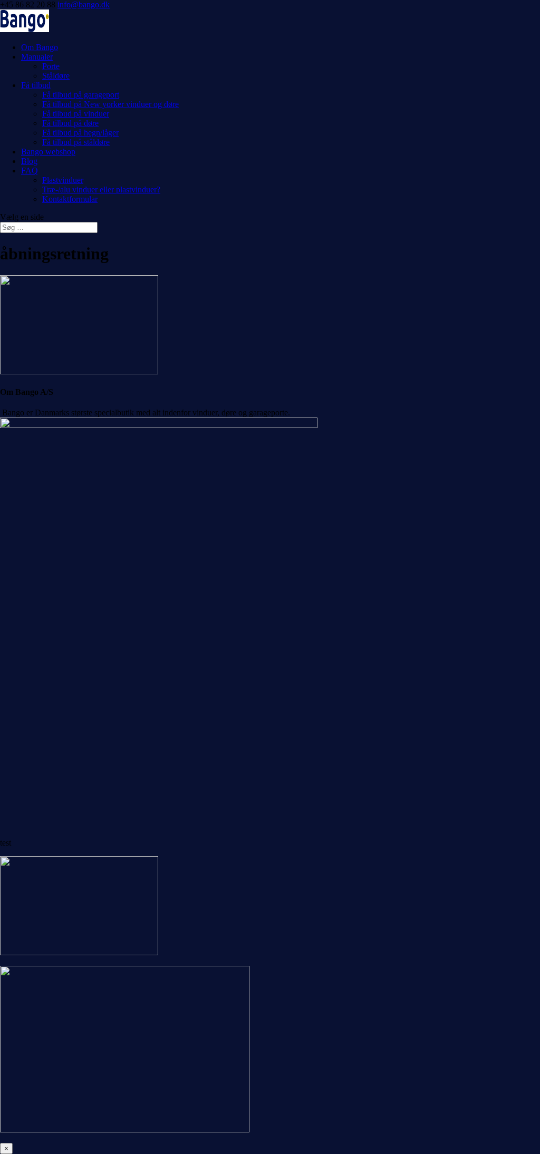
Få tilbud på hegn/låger (80, 132)
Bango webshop (48, 151)
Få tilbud (36, 85)
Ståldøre (56, 75)
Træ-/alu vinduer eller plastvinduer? (101, 189)
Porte (51, 66)
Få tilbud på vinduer (75, 113)
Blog (29, 161)
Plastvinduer (62, 180)
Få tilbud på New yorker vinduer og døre (110, 104)
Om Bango (39, 47)
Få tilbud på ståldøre (76, 142)
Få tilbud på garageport (80, 94)
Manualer (37, 56)
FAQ (29, 170)
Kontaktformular (70, 199)
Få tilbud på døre (70, 123)
